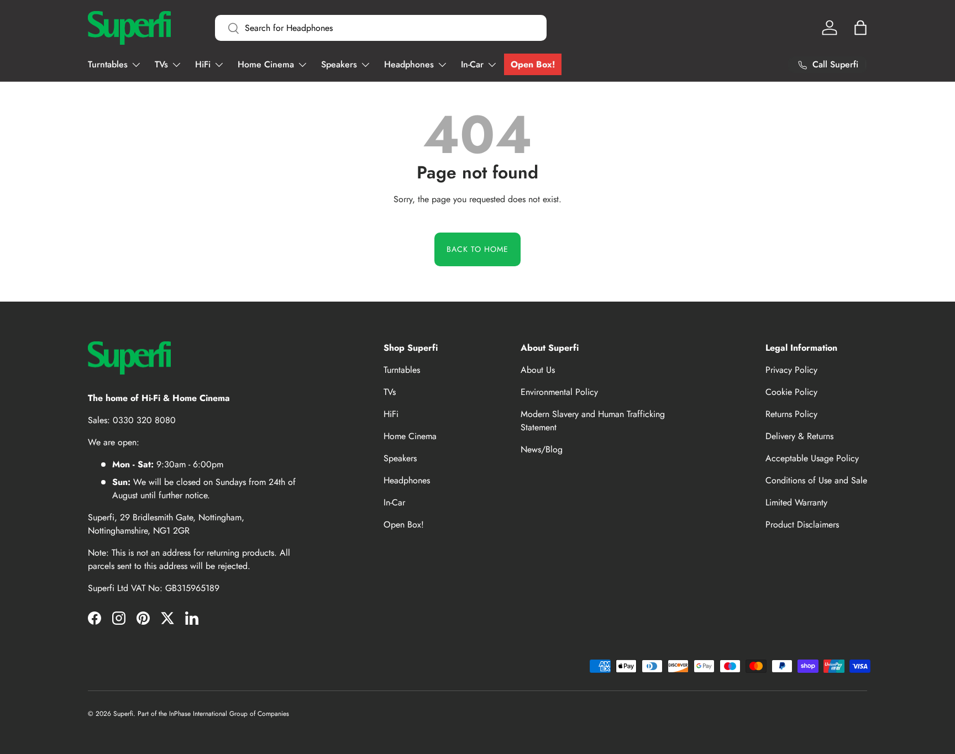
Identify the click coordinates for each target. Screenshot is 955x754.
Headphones (409, 64)
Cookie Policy (791, 392)
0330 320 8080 (144, 420)
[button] (860, 27)
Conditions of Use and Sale (816, 480)
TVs (161, 64)
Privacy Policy (791, 369)
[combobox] (381, 28)
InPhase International (198, 714)
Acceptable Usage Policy (812, 458)
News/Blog (542, 449)
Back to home (477, 249)
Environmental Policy (559, 392)
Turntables (108, 64)
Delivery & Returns (799, 436)
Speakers (339, 64)
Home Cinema (266, 64)
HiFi (203, 64)
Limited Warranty (796, 502)
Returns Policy (791, 414)
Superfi (123, 714)
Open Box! (533, 64)
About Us (538, 369)
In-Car (472, 64)
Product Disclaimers (802, 524)
